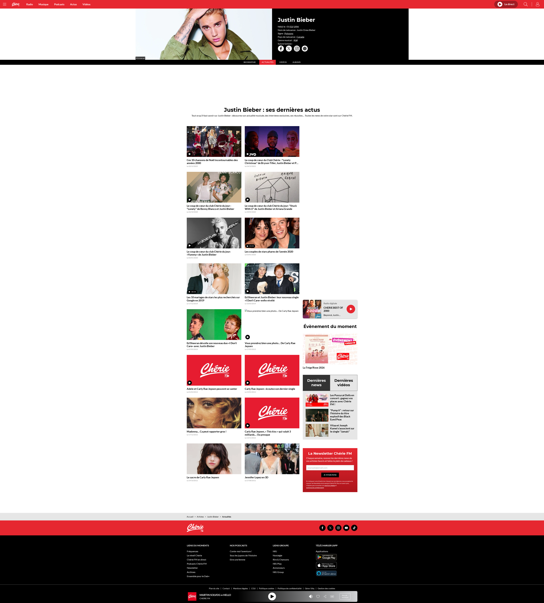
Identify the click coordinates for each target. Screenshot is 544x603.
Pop (296, 40)
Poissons (288, 33)
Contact (226, 588)
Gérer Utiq (309, 588)
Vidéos (86, 4)
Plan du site (214, 588)
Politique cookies (266, 588)
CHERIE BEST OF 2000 (333, 309)
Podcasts (59, 4)
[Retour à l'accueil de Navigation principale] (15, 4)
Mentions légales (240, 588)
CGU (253, 588)
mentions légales (330, 485)
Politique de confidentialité (290, 588)
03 (291, 26)
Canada (300, 36)
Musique (43, 4)
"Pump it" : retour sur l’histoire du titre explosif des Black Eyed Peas (342, 415)
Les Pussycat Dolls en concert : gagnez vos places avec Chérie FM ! (342, 400)
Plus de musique (345, 596)
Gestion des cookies (326, 588)
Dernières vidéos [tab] (343, 382)
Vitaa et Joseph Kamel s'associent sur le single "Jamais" (342, 428)
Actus (73, 4)
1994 (296, 26)
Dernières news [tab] (316, 382)
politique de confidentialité (315, 487)
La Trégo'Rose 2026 (314, 367)
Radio (29, 4)
